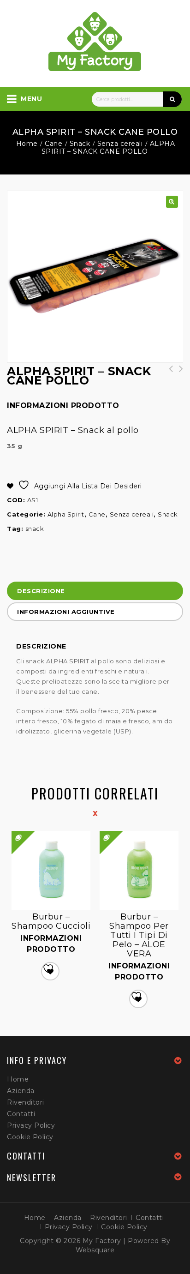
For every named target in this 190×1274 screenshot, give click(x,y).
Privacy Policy (31, 1125)
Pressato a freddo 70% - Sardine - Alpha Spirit (178, 378)
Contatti (21, 1114)
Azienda (21, 1091)
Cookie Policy (30, 1137)
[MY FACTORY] (95, 41)
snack (34, 528)
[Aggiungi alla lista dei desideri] (50, 971)
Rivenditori (25, 1102)
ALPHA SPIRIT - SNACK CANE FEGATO (168, 373)
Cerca (172, 99)
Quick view (100, 831)
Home (27, 143)
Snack (80, 143)
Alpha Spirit (66, 514)
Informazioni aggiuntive (66, 611)
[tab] (95, 592)
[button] (172, 202)
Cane (53, 143)
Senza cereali (120, 143)
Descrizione (41, 591)
